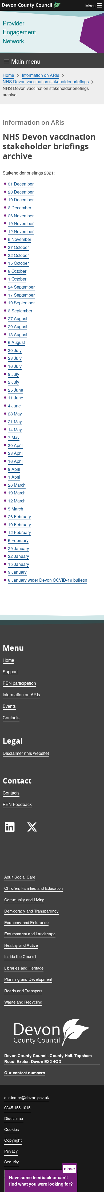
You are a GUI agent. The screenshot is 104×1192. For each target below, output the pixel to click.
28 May (15, 414)
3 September (20, 311)
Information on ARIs (40, 75)
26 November (21, 216)
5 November (19, 239)
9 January (17, 572)
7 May (13, 437)
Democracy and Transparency (31, 911)
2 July (13, 382)
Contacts (11, 717)
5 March (15, 509)
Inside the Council (20, 956)
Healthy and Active (21, 945)
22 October (18, 255)
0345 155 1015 (17, 1108)
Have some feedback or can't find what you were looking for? (41, 1180)
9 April (14, 469)
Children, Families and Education (33, 888)
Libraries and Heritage (23, 968)
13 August (17, 334)
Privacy (11, 1151)
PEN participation (19, 683)
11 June (15, 398)
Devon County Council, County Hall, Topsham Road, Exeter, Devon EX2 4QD (48, 1059)
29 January (18, 548)
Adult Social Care (19, 877)
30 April (15, 445)
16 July (15, 366)
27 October (18, 247)
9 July (13, 374)
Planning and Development (28, 979)
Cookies (11, 1129)
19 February (19, 524)
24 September (21, 287)
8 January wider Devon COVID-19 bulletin (47, 580)
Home (8, 75)
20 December (21, 192)
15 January (18, 564)
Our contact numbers (24, 1073)
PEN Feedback (17, 804)
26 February (19, 516)
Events (9, 706)
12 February (19, 532)
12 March (17, 501)
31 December (21, 184)
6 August (16, 342)
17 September (21, 295)
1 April (14, 477)
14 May (15, 429)
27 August (17, 318)
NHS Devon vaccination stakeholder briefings (46, 82)
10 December (21, 199)
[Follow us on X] (32, 827)
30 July (15, 350)
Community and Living (24, 899)
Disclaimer (13, 1118)
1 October (17, 279)
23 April (15, 453)
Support (10, 671)
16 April (15, 461)
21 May (15, 421)
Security (11, 1161)
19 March (17, 493)
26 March (17, 485)
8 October (17, 271)
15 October (18, 263)
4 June (14, 406)
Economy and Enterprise (26, 922)
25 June (15, 390)
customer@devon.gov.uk (26, 1097)
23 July (15, 358)
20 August (17, 326)
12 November (21, 231)
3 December (19, 208)
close (69, 1168)
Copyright (13, 1140)
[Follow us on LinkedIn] (10, 827)
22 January (18, 556)
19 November (21, 223)
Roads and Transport (23, 990)
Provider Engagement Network (19, 31)
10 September (21, 303)
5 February (18, 540)
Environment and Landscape (29, 933)
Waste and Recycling (23, 1002)
